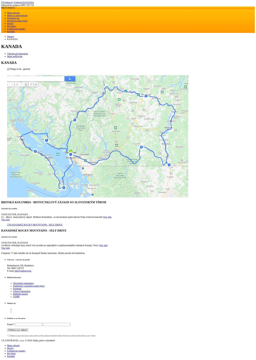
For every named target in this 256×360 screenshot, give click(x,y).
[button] (8, 8)
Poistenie (17, 288)
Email (10, 324)
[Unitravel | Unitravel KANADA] (17, 2)
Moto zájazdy (13, 13)
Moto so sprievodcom (17, 15)
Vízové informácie (21, 291)
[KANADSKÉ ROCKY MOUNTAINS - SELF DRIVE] (35, 224)
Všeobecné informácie (17, 53)
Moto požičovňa (14, 56)
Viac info (107, 217)
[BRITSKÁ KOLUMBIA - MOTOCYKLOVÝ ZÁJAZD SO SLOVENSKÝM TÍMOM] (97, 196)
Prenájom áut (13, 18)
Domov (10, 36)
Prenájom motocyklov (17, 21)
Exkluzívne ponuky (16, 29)
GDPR (16, 296)
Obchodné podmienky (23, 283)
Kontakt (11, 31)
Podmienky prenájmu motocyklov (29, 286)
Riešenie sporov (20, 294)
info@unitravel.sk (23, 271)
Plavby (10, 23)
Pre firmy (11, 26)
